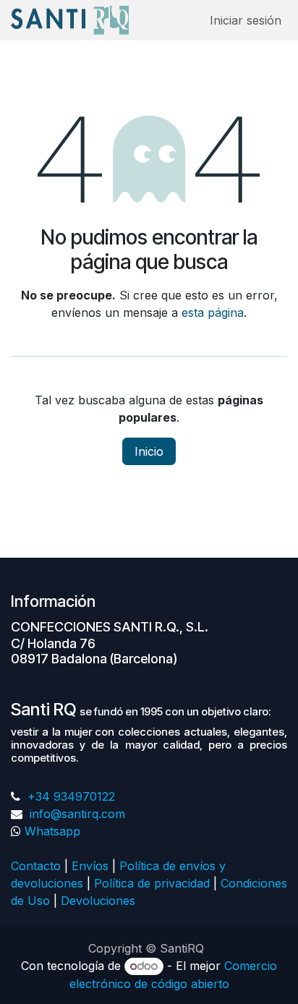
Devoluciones (100, 900)
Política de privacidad (152, 883)
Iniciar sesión (245, 20)
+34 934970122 (69, 796)
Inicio (149, 451)
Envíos (90, 866)
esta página (213, 312)
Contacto (36, 866)
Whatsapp (52, 831)
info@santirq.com (75, 814)
